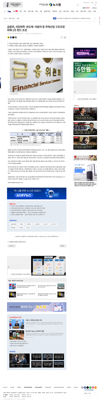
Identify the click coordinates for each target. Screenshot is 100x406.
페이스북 (11, 37)
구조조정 (21, 228)
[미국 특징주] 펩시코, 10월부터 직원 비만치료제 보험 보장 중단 (26, 286)
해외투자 (54, 11)
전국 (77, 11)
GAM (94, 11)
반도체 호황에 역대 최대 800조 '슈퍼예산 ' (58, 364)
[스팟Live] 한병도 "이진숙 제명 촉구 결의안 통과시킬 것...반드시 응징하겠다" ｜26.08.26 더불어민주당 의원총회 (85, 132)
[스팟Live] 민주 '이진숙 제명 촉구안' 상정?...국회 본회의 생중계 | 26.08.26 (84, 147)
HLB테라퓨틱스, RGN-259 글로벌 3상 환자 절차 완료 (70, 18)
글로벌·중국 (47, 11)
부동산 (72, 11)
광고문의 (76, 387)
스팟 (76, 105)
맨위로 (62, 245)
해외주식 (86, 8)
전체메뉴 (4, 11)
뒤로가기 (12, 245)
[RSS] (95, 387)
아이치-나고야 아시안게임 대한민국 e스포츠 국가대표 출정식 (36, 364)
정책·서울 (30, 11)
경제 (36, 11)
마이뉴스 (94, 8)
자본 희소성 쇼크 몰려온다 (17, 345)
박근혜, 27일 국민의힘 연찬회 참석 (19, 343)
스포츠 (89, 11)
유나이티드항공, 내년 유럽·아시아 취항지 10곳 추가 (47, 286)
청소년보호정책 (38, 387)
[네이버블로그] (90, 387)
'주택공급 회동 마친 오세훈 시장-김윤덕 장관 (19, 365)
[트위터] (87, 387)
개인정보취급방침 (28, 387)
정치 (25, 11)
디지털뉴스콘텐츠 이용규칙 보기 (17, 242)
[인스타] (93, 387)
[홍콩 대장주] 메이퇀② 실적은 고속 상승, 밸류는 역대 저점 (47, 294)
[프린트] (65, 37)
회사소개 (5, 387)
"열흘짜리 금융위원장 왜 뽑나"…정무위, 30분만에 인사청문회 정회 (28, 212)
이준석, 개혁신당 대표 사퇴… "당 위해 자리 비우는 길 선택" (47, 357)
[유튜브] (82, 387)
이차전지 (45, 224)
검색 (95, 4)
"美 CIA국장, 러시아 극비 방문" (18, 341)
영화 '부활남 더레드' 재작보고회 (36, 356)
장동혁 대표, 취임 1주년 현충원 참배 (59, 356)
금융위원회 (14, 224)
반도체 (28, 228)
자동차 (21, 224)
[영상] (85, 114)
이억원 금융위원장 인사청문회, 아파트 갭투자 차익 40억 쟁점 (26, 210)
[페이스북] (85, 387)
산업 (60, 11)
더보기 (95, 18)
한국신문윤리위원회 (89, 390)
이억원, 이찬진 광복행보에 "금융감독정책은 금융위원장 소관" (26, 206)
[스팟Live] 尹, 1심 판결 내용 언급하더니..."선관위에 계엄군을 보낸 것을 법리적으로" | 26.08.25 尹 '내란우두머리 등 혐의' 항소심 (85, 118)
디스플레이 (37, 224)
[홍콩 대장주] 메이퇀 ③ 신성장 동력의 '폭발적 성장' (26, 294)
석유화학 (28, 224)
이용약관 (69, 387)
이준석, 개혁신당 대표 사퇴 (34, 320)
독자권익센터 (48, 387)
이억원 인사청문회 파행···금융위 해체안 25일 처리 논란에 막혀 (27, 214)
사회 (41, 11)
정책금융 (13, 228)
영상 (14, 11)
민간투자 (53, 224)
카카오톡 (8, 37)
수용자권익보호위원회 (59, 387)
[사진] (16, 324)
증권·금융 (66, 11)
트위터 (13, 37)
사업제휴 (19, 387)
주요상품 (12, 387)
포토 (21, 11)
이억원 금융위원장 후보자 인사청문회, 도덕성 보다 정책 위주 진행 (27, 208)
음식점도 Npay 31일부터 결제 (35, 331)
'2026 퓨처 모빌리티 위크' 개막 (47, 364)
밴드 (16, 37)
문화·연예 (83, 11)
